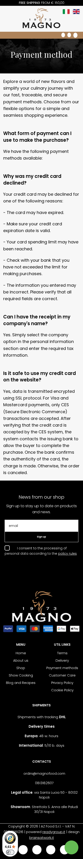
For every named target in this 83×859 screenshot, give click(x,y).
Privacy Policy (62, 682)
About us (20, 660)
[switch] (10, 852)
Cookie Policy (62, 690)
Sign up (41, 536)
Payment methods (62, 667)
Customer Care (62, 675)
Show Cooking (21, 675)
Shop (20, 667)
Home (21, 653)
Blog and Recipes (21, 682)
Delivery (62, 660)
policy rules (67, 553)
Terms (62, 653)
